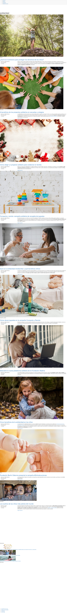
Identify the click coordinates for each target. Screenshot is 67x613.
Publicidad (3, 610)
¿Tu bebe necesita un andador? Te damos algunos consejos (10, 555)
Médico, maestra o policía (52, 507)
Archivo (4, 0)
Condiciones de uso (4, 608)
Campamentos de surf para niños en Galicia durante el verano (10, 561)
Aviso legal (3, 611)
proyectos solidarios (53, 116)
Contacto (4, 2)
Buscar (4, 1)
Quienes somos (5, 3)
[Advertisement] (25, 8)
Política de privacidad (4, 609)
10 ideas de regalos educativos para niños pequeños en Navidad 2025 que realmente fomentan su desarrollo (18, 549)
